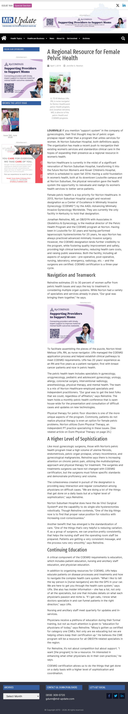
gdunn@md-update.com (60, 698)
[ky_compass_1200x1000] (21, 78)
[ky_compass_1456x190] (84, 27)
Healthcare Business (35, 38)
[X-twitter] (117, 5)
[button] (123, 38)
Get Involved (72, 38)
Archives (86, 38)
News (52, 38)
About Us (60, 38)
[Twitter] (115, 696)
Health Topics (16, 38)
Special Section (23, 5)
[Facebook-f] (109, 696)
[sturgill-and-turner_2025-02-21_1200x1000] (21, 163)
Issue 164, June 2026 (10, 136)
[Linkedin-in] (124, 5)
